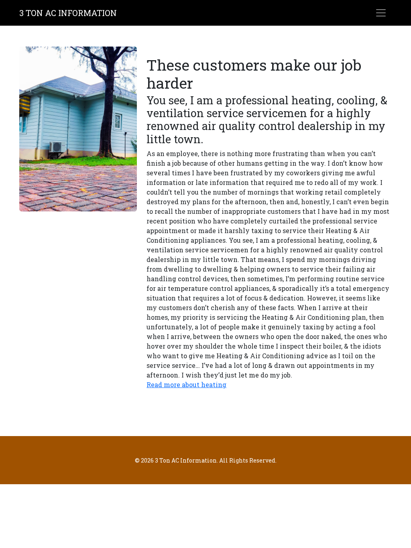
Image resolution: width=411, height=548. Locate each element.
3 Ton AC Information (68, 13)
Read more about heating (186, 384)
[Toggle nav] (381, 12)
